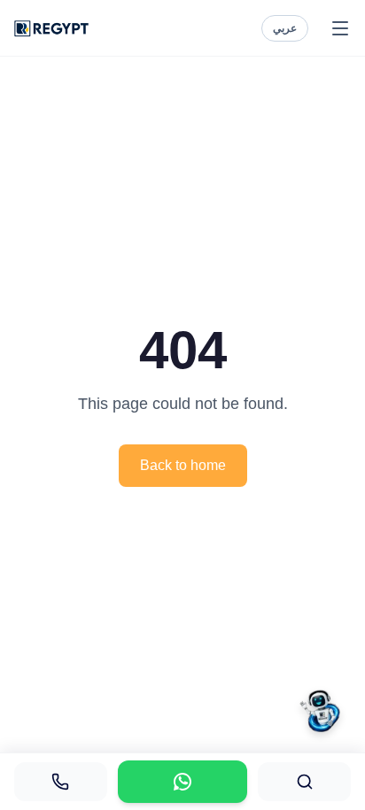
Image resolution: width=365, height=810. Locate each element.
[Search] (304, 781)
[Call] (60, 781)
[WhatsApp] (183, 781)
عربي (285, 28)
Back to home (183, 465)
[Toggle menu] (340, 28)
